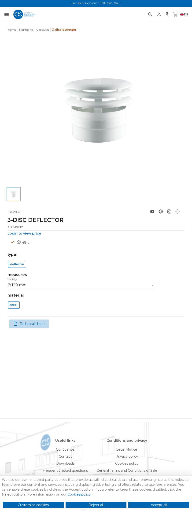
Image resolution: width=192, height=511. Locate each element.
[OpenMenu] (6, 14)
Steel (14, 305)
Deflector (17, 264)
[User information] (159, 14)
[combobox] (81, 284)
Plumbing (26, 29)
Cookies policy (79, 494)
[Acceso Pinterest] (160, 211)
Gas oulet (42, 29)
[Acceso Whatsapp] (177, 211)
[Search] (150, 14)
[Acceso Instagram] (169, 211)
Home (12, 29)
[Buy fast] (167, 14)
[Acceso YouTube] (152, 211)
